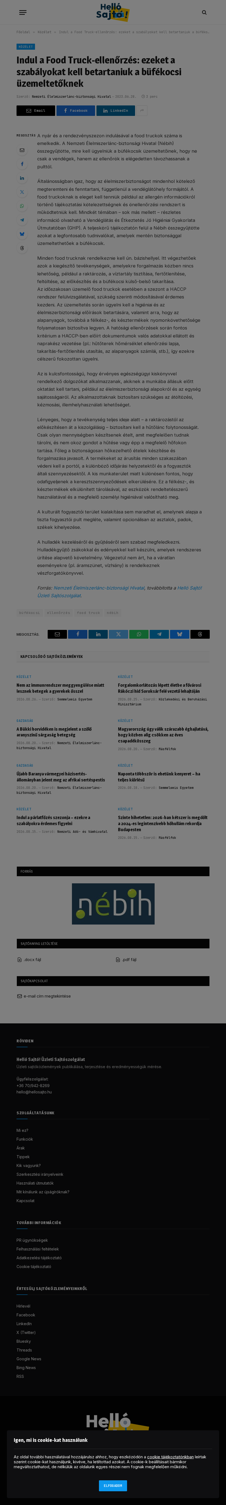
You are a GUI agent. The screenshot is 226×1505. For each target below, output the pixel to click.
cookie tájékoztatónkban (170, 1456)
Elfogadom (113, 1486)
